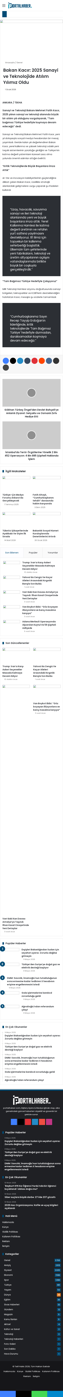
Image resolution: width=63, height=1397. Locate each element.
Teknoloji (8, 1334)
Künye (5, 1227)
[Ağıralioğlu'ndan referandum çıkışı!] (10, 1011)
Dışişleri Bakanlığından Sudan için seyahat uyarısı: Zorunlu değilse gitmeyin (40, 953)
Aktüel (7, 1324)
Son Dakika (9, 1348)
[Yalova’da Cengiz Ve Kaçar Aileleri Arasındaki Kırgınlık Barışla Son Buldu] (11, 581)
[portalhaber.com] (20, 5)
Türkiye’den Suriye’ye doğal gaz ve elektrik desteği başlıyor (41, 966)
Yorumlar (53, 552)
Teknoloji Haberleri (13, 1339)
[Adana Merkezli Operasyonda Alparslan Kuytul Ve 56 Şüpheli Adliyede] (11, 626)
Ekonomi (8, 1275)
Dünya (7, 1294)
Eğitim (7, 1299)
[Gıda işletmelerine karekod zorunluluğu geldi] (10, 997)
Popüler (33, 552)
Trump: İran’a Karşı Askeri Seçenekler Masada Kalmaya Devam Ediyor (38, 565)
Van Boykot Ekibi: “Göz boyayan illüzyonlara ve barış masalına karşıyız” (40, 610)
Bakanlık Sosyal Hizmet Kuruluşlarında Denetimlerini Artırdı (46, 533)
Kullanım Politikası (11, 1236)
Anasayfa (10, 62)
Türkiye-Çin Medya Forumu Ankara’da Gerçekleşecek (13, 497)
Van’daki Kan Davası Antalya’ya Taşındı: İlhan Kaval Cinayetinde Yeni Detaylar (40, 595)
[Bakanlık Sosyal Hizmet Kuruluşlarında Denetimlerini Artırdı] (47, 520)
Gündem (8, 1309)
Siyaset (8, 1270)
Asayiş (7, 1265)
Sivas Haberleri (11, 1304)
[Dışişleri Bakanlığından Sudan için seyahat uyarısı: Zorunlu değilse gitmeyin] (10, 954)
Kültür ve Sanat (12, 1329)
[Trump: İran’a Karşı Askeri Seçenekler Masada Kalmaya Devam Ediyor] (11, 566)
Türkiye (7, 1284)
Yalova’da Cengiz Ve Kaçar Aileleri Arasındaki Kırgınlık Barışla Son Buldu (37, 580)
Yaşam (7, 1289)
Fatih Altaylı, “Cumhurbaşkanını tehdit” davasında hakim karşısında (43, 499)
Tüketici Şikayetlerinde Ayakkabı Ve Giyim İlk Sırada (15, 533)
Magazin (8, 1314)
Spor (6, 1280)
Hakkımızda (8, 1222)
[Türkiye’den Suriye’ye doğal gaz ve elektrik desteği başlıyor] (10, 968)
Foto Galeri (10, 1344)
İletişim (5, 1246)
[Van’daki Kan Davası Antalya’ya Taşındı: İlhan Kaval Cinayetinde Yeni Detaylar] (11, 596)
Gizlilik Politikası (10, 1231)
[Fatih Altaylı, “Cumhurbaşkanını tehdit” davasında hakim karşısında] (47, 484)
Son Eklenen (12, 552)
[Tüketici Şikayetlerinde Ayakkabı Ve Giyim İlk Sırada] (16, 520)
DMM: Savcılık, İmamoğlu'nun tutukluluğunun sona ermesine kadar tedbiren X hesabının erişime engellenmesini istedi (32, 981)
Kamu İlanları (10, 1319)
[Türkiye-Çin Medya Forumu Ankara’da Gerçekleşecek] (16, 484)
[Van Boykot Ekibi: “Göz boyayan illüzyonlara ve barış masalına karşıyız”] (11, 611)
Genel (19, 62)
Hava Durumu (11, 1353)
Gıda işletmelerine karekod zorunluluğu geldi (37, 994)
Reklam (6, 1241)
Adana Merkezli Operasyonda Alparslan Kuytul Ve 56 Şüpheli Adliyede (39, 625)
